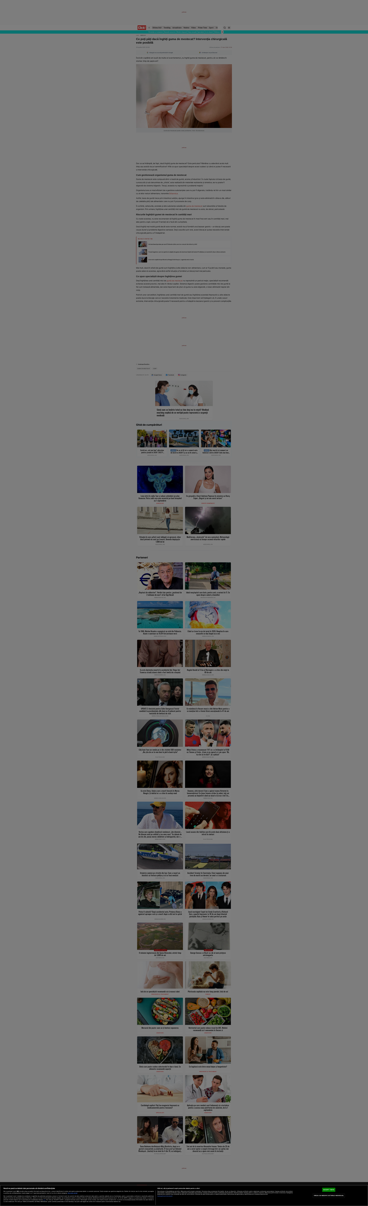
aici (44, 1199)
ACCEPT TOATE (328, 1190)
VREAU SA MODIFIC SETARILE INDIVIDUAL (329, 1195)
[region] (184, 1195)
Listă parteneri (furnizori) (164, 1196)
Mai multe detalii (72, 1193)
